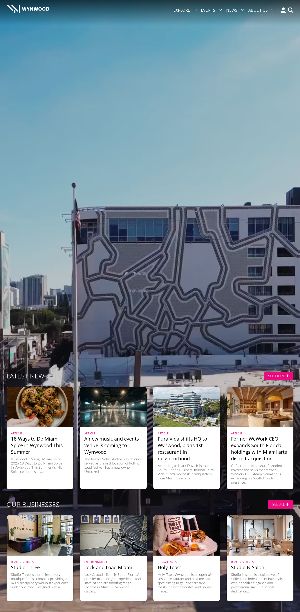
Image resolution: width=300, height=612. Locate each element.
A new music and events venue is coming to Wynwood (111, 445)
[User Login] (282, 11)
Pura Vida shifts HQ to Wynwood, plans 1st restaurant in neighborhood (182, 448)
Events (208, 10)
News (231, 10)
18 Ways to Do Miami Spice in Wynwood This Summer (37, 445)
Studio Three (25, 567)
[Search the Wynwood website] (289, 11)
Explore (181, 10)
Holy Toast (169, 567)
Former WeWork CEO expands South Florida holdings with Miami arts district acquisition (259, 448)
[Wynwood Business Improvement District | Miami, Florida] (28, 10)
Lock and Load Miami (108, 567)
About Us (258, 10)
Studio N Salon (247, 567)
